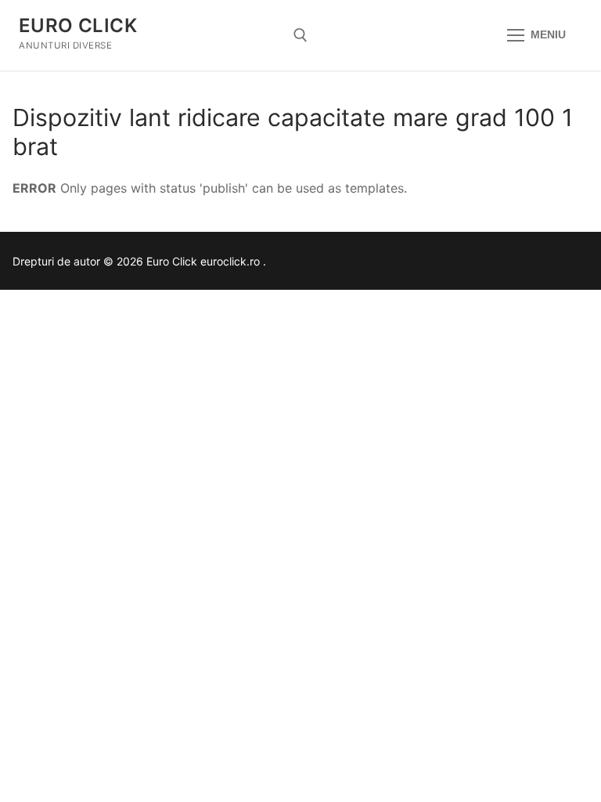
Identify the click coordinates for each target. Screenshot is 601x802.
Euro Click (78, 25)
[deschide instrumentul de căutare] (300, 35)
